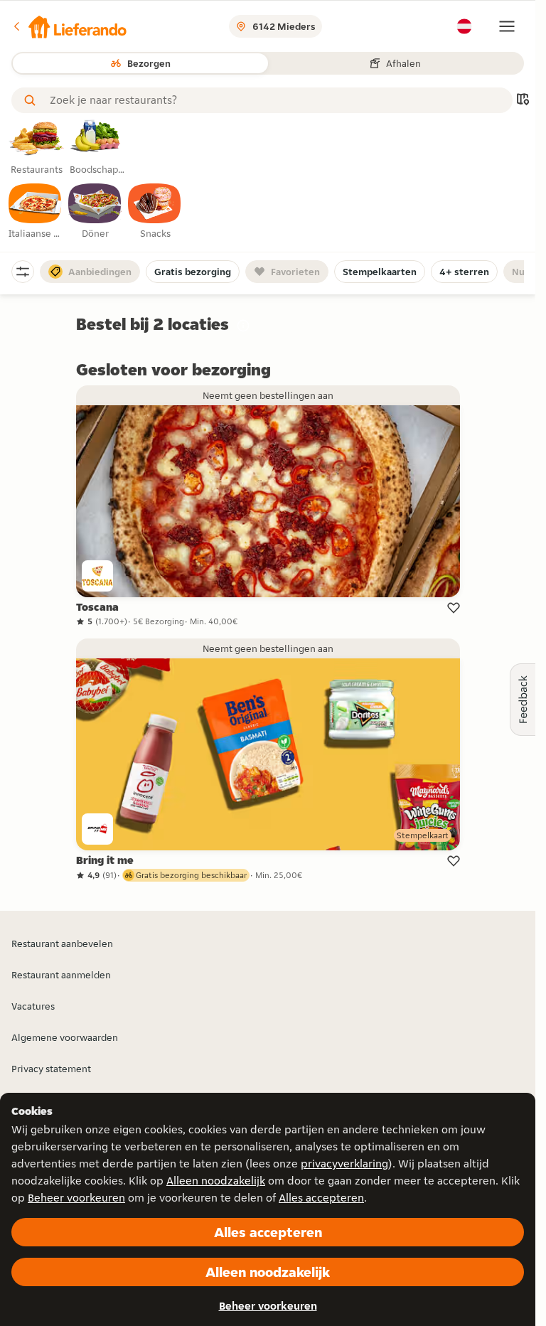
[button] (69, 26)
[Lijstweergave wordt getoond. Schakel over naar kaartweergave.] (522, 100)
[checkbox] (36, 211)
